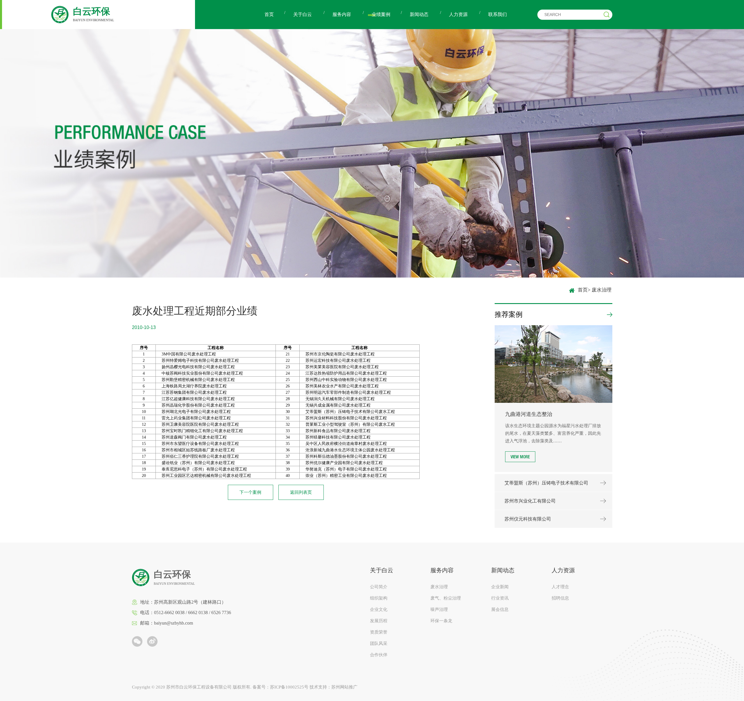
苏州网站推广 (344, 687)
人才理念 (560, 587)
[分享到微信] (137, 641)
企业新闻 (500, 587)
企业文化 (378, 609)
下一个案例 (250, 492)
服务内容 (341, 14)
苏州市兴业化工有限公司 (530, 500)
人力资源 (458, 14)
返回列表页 (301, 492)
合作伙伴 (378, 655)
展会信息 (500, 609)
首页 (269, 14)
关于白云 (302, 14)
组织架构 (378, 598)
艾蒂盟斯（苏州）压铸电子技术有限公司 (546, 482)
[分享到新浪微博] (152, 641)
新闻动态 (419, 14)
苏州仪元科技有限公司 (528, 518)
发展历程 (378, 621)
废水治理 (439, 587)
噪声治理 (439, 609)
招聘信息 (560, 598)
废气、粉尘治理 (445, 598)
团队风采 (378, 643)
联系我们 (497, 14)
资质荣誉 (378, 632)
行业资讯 (500, 598)
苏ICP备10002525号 (289, 687)
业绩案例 (381, 14)
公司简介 (378, 587)
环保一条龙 (441, 621)
